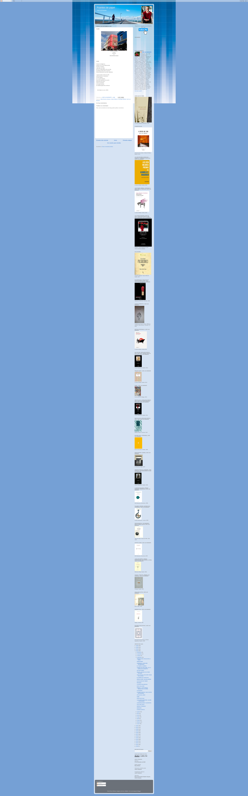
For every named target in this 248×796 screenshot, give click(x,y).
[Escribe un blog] (119, 97)
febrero (138, 722)
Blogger (139, 791)
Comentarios (100, 785)
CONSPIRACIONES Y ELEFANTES (144, 702)
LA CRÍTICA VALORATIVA (142, 684)
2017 (137, 734)
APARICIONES (140, 661)
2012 (137, 742)
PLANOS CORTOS (141, 709)
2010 (137, 746)
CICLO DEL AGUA (140, 704)
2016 (137, 736)
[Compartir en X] (120, 97)
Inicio (115, 140)
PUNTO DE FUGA (140, 698)
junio (138, 715)
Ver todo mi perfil (138, 90)
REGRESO (139, 682)
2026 (137, 645)
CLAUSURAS (139, 690)
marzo (138, 720)
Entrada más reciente (102, 140)
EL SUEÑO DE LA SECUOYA (143, 677)
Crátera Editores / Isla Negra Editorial (118, 99)
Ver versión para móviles (114, 143)
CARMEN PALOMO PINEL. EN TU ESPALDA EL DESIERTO (144, 668)
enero (138, 723)
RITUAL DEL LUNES (141, 695)
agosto (138, 711)
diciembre (139, 652)
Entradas (100, 783)
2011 (137, 744)
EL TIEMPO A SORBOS (141, 666)
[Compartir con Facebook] (122, 97)
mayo (138, 716)
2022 (137, 725)
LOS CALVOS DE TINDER (142, 681)
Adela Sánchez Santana (105, 99)
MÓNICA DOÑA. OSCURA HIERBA (144, 679)
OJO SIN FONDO (140, 670)
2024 (137, 649)
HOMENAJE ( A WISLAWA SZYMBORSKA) (142, 664)
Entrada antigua (127, 140)
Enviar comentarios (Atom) (107, 146)
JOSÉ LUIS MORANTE (146, 52)
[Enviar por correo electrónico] (118, 97)
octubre (138, 655)
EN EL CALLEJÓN (140, 686)
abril (138, 718)
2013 (137, 741)
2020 (137, 729)
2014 (137, 739)
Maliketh (126, 791)
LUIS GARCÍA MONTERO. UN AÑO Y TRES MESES (144, 701)
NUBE (138, 696)
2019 (137, 730)
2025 (137, 647)
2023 (137, 650)
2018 (137, 732)
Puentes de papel (106, 7)
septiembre (139, 657)
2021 (137, 727)
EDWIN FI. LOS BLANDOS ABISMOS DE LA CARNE (142, 688)
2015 (137, 737)
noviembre (139, 653)
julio (138, 713)
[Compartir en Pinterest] (123, 97)
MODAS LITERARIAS (141, 706)
